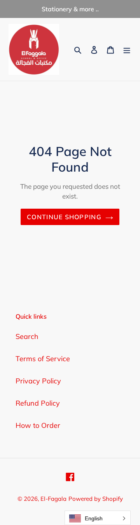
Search (27, 336)
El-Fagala (53, 498)
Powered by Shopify (95, 498)
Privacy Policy (38, 380)
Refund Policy (38, 403)
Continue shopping (64, 217)
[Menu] (127, 49)
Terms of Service (43, 358)
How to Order (38, 425)
